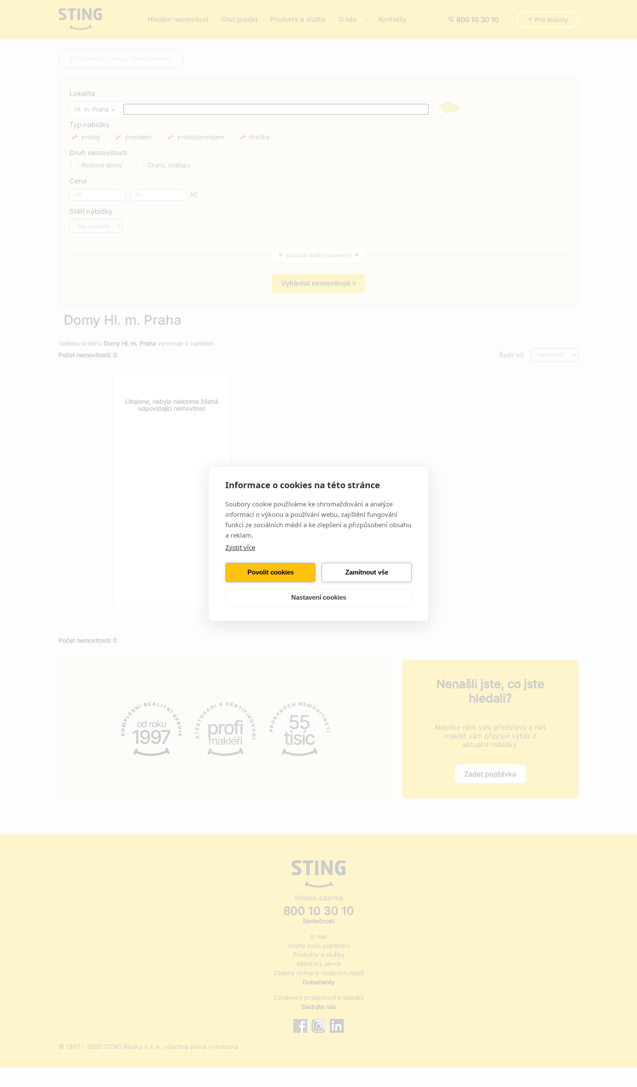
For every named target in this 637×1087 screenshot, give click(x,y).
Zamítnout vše (366, 572)
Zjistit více (240, 547)
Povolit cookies (270, 572)
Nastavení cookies (318, 597)
